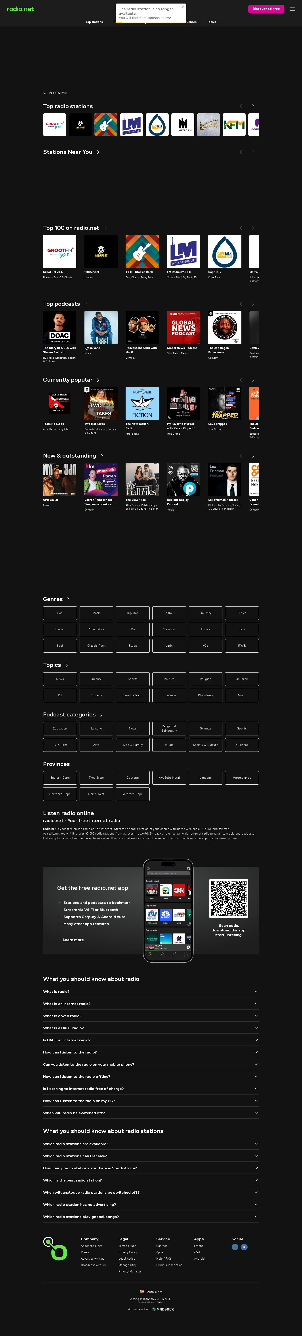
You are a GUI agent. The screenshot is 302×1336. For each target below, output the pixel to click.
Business (241, 744)
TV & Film (60, 744)
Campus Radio (132, 695)
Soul (60, 645)
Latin (169, 645)
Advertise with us (92, 1258)
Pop (60, 613)
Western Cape (133, 794)
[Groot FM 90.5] (54, 124)
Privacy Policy (128, 1252)
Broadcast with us (93, 1265)
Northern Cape (60, 794)
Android (199, 1258)
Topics (211, 22)
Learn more (73, 939)
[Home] (45, 92)
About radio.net (91, 1245)
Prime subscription (169, 1265)
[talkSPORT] (80, 124)
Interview (169, 695)
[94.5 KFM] (234, 124)
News (60, 679)
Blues (133, 645)
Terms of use (127, 1245)
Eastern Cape (60, 777)
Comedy (96, 695)
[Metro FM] (182, 124)
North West (96, 794)
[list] (151, 124)
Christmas (205, 695)
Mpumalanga (242, 777)
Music (242, 695)
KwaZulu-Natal (169, 777)
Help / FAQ (163, 1258)
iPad (197, 1252)
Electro (60, 629)
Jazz (242, 629)
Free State (96, 777)
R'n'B (242, 645)
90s (205, 645)
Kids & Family (133, 744)
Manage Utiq (127, 1265)
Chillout (169, 613)
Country (205, 613)
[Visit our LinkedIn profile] (235, 1247)
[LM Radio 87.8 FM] (131, 124)
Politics (169, 679)
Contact (161, 1245)
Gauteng (133, 777)
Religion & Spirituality (169, 728)
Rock (96, 613)
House (205, 629)
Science (205, 728)
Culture (96, 679)
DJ (60, 695)
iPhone (198, 1245)
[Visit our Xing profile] (244, 1247)
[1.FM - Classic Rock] (105, 124)
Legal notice (127, 1258)
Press (85, 1252)
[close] (183, 4)
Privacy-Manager (130, 1271)
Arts (96, 744)
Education (60, 728)
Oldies (242, 613)
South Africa (153, 1292)
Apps (159, 1252)
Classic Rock (96, 645)
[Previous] (240, 104)
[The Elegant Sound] (208, 124)
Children (242, 679)
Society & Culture (205, 744)
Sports (133, 679)
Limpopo (205, 777)
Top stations (94, 22)
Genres (191, 22)
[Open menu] (292, 8)
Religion (205, 679)
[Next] (253, 104)
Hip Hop (132, 613)
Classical (169, 629)
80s (132, 629)
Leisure (96, 728)
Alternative (96, 629)
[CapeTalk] (157, 124)
